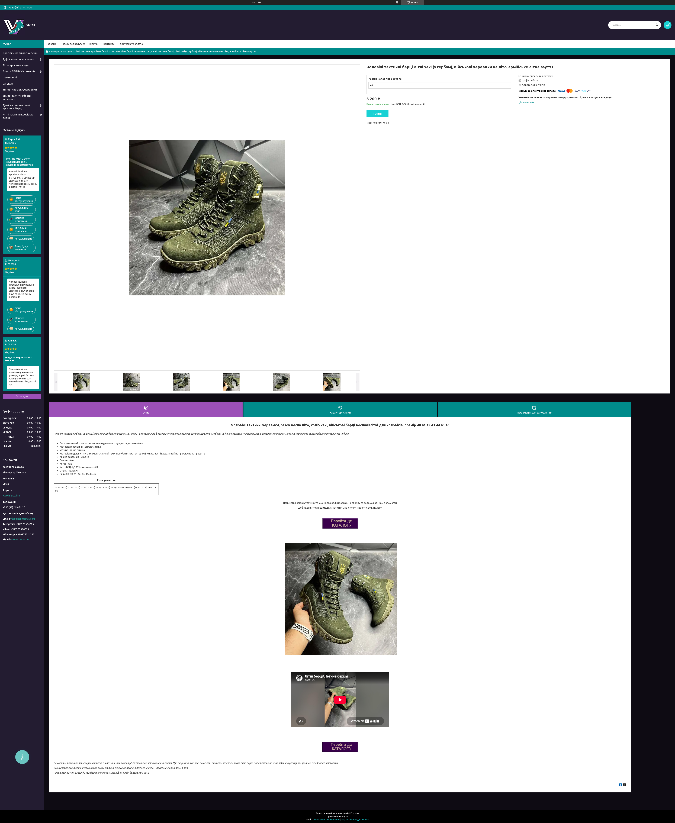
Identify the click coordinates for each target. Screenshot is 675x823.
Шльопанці (10, 77)
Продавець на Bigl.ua (337, 816)
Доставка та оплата (131, 44)
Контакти (109, 44)
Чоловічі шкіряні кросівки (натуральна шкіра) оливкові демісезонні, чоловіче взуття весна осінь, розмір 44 (21, 289)
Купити (378, 113)
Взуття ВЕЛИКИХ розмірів (19, 71)
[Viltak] (14, 24)
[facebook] (620, 785)
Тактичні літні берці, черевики (127, 51)
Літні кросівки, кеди (15, 65)
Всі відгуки (22, 396)
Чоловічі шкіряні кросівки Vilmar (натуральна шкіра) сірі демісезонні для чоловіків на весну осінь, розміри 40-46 (23, 179)
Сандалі (8, 83)
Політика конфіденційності (355, 819)
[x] (624, 785)
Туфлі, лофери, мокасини (18, 59)
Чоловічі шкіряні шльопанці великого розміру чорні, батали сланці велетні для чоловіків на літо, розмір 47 (23, 377)
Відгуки (93, 44)
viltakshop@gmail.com (22, 518)
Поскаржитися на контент (326, 819)
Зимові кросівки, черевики (20, 89)
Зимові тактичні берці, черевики (17, 97)
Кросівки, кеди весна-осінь (20, 52)
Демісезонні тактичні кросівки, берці (16, 107)
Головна (51, 44)
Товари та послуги (71, 44)
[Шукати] (657, 25)
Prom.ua (355, 813)
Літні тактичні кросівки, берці (91, 51)
